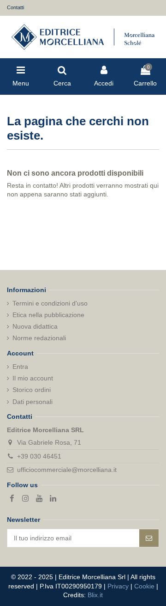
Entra (20, 366)
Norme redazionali (39, 338)
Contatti (15, 7)
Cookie (144, 586)
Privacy (118, 586)
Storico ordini (31, 389)
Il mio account (32, 378)
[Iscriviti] (149, 538)
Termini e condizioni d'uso (50, 303)
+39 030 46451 (39, 456)
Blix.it (95, 595)
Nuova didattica (35, 326)
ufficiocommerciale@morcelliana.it (67, 469)
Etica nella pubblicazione (48, 314)
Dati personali (32, 401)
